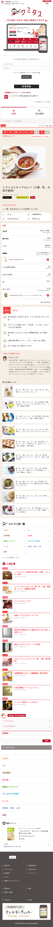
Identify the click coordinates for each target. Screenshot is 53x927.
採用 (29, 888)
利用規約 (7, 873)
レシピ (6, 546)
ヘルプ (6, 877)
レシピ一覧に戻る (46, 126)
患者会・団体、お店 (34, 546)
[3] (26, 92)
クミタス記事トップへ (11, 557)
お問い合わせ (32, 869)
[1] (22, 92)
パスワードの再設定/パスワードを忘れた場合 (26, 72)
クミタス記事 (6, 121)
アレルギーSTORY (34, 541)
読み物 (30, 535)
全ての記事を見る (8, 747)
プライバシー (32, 873)
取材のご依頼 (8, 892)
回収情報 (7, 535)
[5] (30, 92)
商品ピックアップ (10, 541)
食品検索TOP (32, 865)
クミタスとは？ (8, 721)
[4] (28, 92)
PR (29, 530)
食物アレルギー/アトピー (12, 881)
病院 (5, 552)
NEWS (6, 530)
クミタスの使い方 (9, 726)
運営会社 (7, 888)
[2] (24, 92)
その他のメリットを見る (43, 102)
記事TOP (7, 865)
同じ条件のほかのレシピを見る (39, 136)
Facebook (7, 900)
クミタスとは (8, 869)
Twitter (30, 900)
